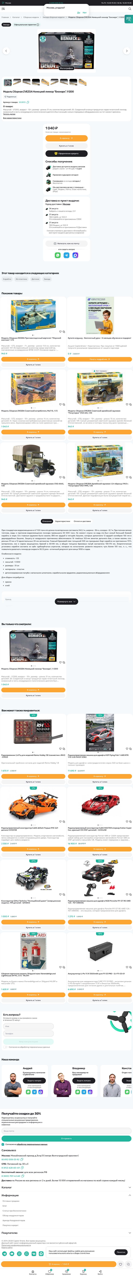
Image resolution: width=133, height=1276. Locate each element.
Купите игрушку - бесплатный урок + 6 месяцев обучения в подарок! (99, 338)
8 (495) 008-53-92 (56, 3)
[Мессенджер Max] (75, 258)
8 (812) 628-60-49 (11, 1167)
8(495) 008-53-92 (10, 1159)
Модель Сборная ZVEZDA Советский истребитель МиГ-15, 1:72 (29, 411)
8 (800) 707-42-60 (11, 1176)
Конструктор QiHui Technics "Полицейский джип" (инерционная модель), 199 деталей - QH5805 (31, 902)
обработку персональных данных (32, 1144)
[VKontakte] (34, 1254)
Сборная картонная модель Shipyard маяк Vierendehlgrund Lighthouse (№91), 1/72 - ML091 (28, 975)
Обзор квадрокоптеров (13, 1215)
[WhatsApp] (57, 258)
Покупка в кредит (10, 1225)
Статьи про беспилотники (14, 1211)
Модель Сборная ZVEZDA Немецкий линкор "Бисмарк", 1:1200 (29, 669)
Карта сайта (7, 1247)
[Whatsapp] (26, 1254)
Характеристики (62, 521)
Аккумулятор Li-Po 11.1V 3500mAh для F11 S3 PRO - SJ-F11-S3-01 (96, 974)
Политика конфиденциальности (16, 1245)
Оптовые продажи (11, 1201)
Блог (5, 1206)
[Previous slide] (6, 51)
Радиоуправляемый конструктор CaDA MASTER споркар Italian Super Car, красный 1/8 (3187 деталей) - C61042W (100, 829)
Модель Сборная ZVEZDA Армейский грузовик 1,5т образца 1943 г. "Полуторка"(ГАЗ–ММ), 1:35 (98, 485)
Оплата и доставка (82, 521)
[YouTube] (12, 1254)
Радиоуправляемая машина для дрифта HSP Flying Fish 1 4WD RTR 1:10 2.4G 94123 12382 (98, 756)
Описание (47, 521)
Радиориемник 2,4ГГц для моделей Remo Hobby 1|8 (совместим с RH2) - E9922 (33, 756)
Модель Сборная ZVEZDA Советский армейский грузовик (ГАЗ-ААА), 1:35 (32, 485)
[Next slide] (126, 51)
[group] (66, 51)
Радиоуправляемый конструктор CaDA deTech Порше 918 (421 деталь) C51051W (29, 829)
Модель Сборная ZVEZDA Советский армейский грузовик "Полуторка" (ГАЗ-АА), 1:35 (94, 412)
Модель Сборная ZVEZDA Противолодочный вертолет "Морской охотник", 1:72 (31, 339)
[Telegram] (66, 258)
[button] (32, 335)
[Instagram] (19, 1254)
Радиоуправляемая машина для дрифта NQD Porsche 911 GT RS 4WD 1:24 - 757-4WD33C (99, 902)
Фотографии (66, 68)
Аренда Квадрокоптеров (14, 1220)
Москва (66, 204)
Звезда (6, 24)
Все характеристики (12, 118)
